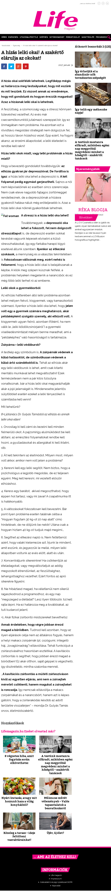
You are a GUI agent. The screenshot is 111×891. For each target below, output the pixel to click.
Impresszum (56, 879)
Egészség (13, 37)
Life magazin (56, 875)
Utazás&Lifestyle (29, 37)
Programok (102, 37)
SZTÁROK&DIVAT (56, 37)
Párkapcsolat (73, 37)
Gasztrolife (88, 37)
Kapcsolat (56, 886)
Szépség (43, 37)
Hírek (4, 37)
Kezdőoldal (6, 46)
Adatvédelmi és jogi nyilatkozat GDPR (56, 882)
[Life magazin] (55, 20)
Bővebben (86, 217)
